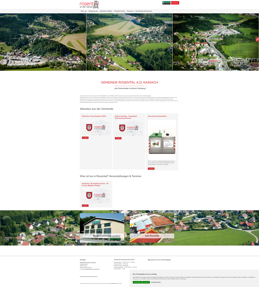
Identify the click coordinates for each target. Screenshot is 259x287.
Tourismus (130, 11)
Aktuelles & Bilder (106, 11)
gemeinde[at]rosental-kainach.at (91, 269)
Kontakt (82, 276)
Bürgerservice (93, 11)
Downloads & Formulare (143, 11)
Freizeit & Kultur (119, 11)
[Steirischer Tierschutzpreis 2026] (96, 127)
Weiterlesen (86, 137)
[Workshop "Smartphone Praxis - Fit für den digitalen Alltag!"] (96, 195)
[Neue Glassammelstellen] (162, 140)
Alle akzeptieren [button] (137, 282)
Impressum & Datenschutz (90, 276)
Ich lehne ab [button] (146, 282)
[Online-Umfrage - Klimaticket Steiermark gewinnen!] (129, 128)
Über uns (84, 11)
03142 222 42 (87, 267)
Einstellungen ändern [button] (155, 282)
